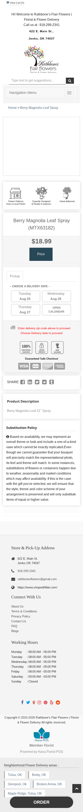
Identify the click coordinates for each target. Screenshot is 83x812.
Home (12, 107)
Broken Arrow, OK (49, 784)
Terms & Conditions (24, 611)
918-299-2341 (27, 571)
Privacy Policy (20, 616)
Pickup (15, 276)
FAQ (14, 626)
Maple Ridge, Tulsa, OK (25, 793)
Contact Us (18, 621)
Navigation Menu (22, 93)
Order (41, 802)
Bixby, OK (39, 775)
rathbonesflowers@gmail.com (37, 579)
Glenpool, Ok (17, 784)
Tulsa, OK (15, 775)
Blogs (15, 631)
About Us (17, 606)
